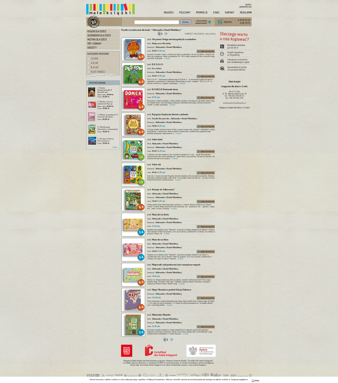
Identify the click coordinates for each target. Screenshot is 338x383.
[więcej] (167, 58)
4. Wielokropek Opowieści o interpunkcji (107, 128)
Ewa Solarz (157, 68)
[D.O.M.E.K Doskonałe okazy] (133, 108)
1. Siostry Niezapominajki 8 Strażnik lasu (104, 90)
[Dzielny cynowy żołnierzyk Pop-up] (92, 105)
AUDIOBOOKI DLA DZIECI (99, 35)
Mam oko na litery (160, 239)
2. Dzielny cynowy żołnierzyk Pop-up (105, 103)
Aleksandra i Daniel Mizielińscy (168, 47)
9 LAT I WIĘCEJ (98, 71)
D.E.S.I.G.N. (157, 64)
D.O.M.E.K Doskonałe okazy (165, 89)
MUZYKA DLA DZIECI (97, 39)
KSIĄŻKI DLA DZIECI (96, 31)
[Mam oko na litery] (133, 255)
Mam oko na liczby (160, 214)
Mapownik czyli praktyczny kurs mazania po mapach (176, 264)
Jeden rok (156, 164)
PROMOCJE (202, 12)
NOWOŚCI (169, 12)
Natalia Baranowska (161, 118)
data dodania (199, 33)
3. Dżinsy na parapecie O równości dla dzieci (107, 116)
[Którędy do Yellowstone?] (133, 209)
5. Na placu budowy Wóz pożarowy (105, 140)
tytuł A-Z (189, 33)
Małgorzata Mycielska (161, 43)
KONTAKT (229, 12)
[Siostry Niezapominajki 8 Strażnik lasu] (92, 92)
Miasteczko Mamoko (161, 315)
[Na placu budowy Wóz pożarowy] (92, 141)
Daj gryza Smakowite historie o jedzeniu (170, 114)
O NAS (216, 12)
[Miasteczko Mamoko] (133, 334)
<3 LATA (94, 58)
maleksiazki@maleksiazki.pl (234, 103)
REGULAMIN (246, 12)
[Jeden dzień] (133, 158)
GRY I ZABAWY (94, 43)
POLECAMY (184, 12)
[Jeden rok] (133, 182)
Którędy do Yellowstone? (163, 189)
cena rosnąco (210, 33)
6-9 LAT (95, 67)
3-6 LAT (94, 62)
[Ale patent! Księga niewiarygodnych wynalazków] (133, 59)
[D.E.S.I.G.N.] (133, 83)
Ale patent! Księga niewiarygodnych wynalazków (174, 39)
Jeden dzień (157, 139)
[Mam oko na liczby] (133, 230)
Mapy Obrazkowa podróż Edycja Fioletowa (171, 289)
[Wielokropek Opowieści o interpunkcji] (92, 129)
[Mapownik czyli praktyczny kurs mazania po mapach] (133, 281)
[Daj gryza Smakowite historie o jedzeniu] (133, 134)
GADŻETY (92, 47)
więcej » (115, 147)
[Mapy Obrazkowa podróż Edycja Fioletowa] (133, 309)
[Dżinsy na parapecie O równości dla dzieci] (92, 117)
